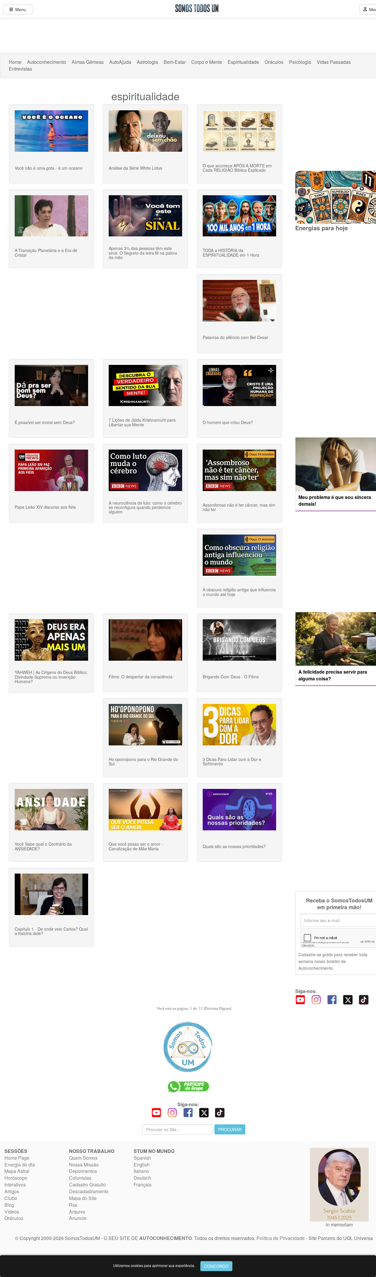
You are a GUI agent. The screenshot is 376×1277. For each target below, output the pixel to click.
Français (143, 1184)
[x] (348, 999)
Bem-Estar (175, 62)
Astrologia (147, 62)
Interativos (15, 1184)
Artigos (11, 1191)
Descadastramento (88, 1191)
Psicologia (300, 62)
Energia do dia (19, 1164)
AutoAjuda (120, 62)
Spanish (142, 1157)
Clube (10, 1198)
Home (15, 62)
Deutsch (142, 1177)
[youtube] (300, 999)
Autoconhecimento (46, 62)
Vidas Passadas (334, 62)
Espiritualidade (243, 62)
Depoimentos (83, 1171)
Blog (9, 1204)
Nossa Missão (84, 1164)
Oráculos (274, 62)
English (142, 1164)
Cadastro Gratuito (87, 1184)
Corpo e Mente (206, 62)
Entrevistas (20, 69)
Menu (19, 9)
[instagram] (316, 999)
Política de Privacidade (280, 1238)
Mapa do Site (83, 1198)
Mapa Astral (16, 1171)
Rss (73, 1204)
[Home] (188, 1046)
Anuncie (77, 1218)
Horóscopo (15, 1177)
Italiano (141, 1171)
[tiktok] (364, 999)
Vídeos (11, 1211)
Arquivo (77, 1211)
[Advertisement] (335, 334)
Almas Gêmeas (88, 62)
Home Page (16, 1157)
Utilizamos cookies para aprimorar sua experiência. (154, 1265)
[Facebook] (332, 999)
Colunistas (80, 1177)
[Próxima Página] (217, 1008)
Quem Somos (83, 1157)
